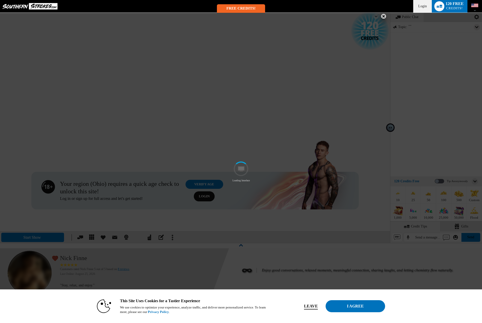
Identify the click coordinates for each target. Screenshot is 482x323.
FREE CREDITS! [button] (241, 8)
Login (422, 6)
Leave (311, 306)
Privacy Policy (158, 312)
